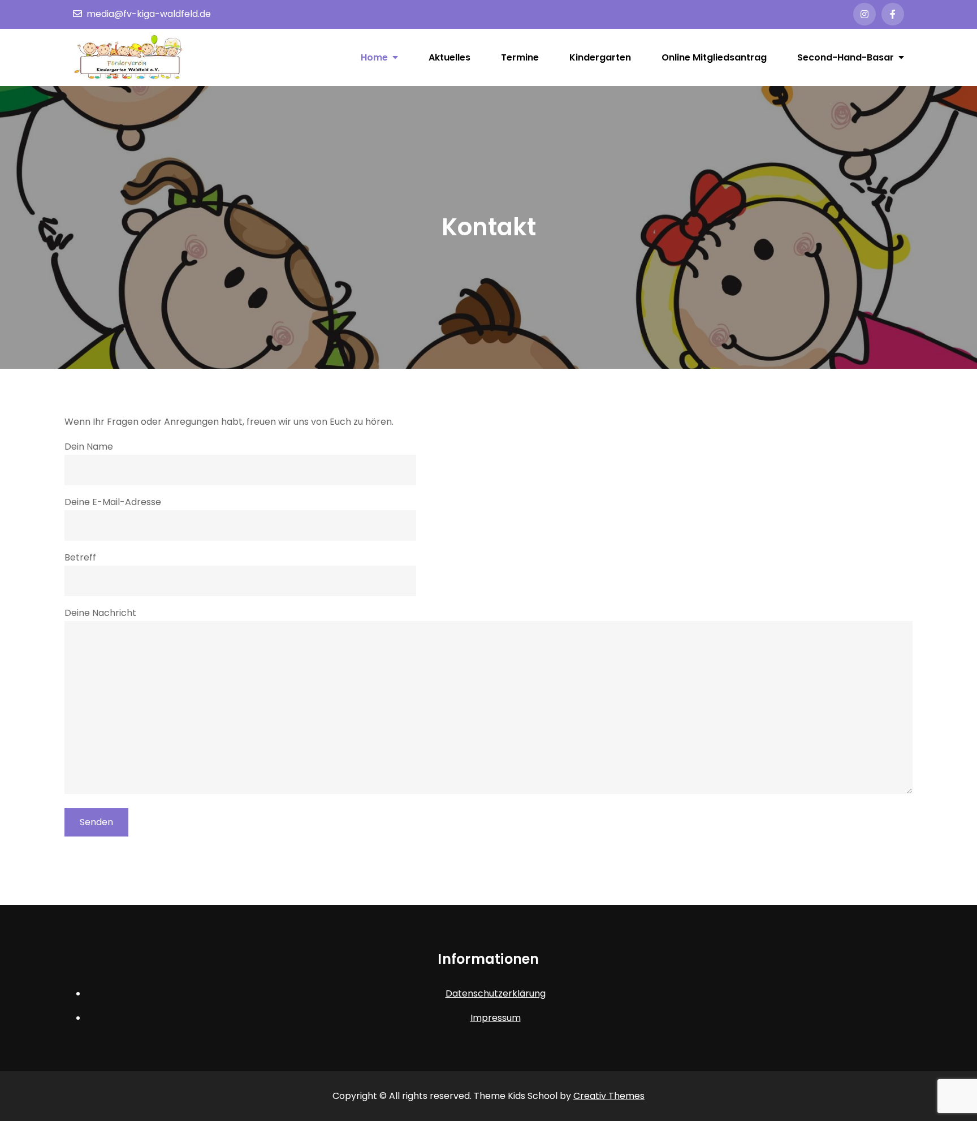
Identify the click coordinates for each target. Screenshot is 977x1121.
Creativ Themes (609, 1095)
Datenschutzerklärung (496, 993)
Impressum (495, 1017)
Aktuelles (449, 57)
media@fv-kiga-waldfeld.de (149, 13)
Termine (520, 57)
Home (374, 57)
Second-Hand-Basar (845, 57)
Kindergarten (600, 57)
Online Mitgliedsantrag (714, 57)
